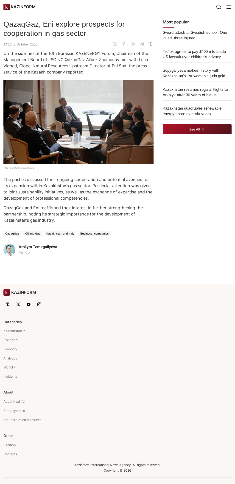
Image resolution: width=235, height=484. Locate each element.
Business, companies (94, 233)
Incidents (10, 376)
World (8, 367)
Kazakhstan (12, 331)
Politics (9, 340)
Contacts (10, 454)
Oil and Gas (32, 233)
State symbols (14, 411)
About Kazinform (15, 401)
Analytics (10, 358)
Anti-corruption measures (22, 420)
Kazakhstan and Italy (60, 233)
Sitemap (9, 445)
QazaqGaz (12, 233)
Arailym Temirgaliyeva (38, 247)
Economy (10, 349)
